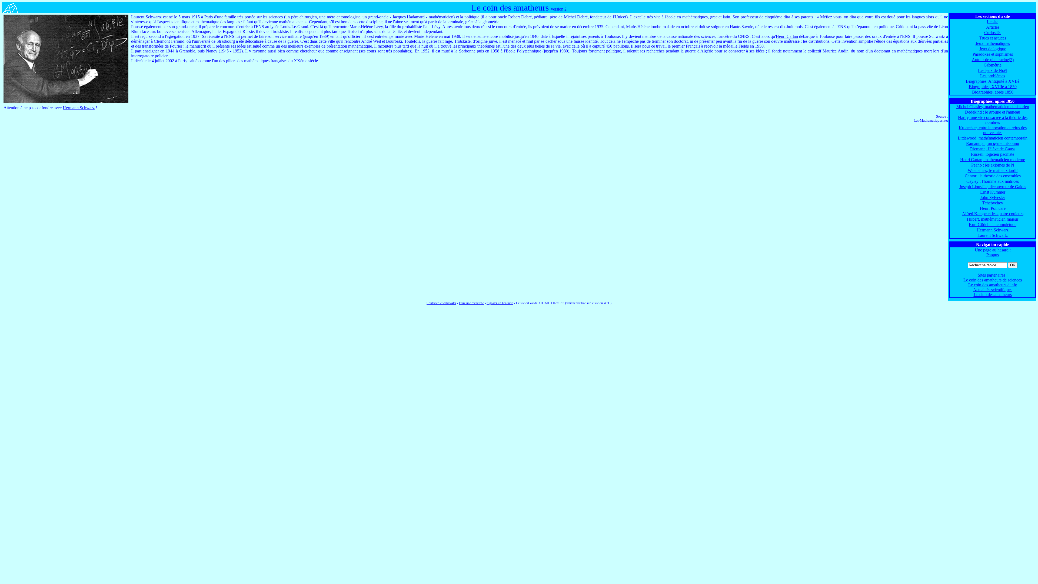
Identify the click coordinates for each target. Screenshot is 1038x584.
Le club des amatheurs (993, 294)
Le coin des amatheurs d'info (992, 285)
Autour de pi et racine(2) (993, 59)
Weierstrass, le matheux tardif (993, 170)
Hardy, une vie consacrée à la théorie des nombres (992, 120)
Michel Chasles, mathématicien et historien (992, 106)
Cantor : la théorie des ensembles (993, 176)
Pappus (992, 255)
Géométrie (993, 65)
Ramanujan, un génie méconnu (992, 143)
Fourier (176, 46)
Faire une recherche (471, 303)
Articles (992, 27)
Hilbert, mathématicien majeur (992, 219)
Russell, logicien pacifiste (992, 154)
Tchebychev (992, 203)
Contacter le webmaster (441, 303)
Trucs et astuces (992, 38)
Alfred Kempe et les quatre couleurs (992, 213)
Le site (992, 21)
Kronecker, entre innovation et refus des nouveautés (993, 130)
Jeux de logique (992, 49)
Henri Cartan (787, 36)
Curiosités (992, 32)
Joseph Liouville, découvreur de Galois (992, 186)
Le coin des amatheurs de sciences (992, 280)
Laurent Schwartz (992, 235)
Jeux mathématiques (993, 43)
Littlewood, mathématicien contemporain (992, 138)
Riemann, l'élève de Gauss (992, 149)
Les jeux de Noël (992, 70)
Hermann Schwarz (993, 230)
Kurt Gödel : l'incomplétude (992, 224)
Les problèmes (992, 76)
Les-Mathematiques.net (931, 120)
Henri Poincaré (993, 208)
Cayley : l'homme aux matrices (992, 181)
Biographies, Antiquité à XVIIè (992, 81)
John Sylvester (992, 197)
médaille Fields (736, 46)
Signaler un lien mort (500, 303)
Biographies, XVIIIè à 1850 (993, 86)
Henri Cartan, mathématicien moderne (992, 159)
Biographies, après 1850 (992, 92)
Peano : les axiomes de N (992, 165)
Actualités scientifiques (992, 289)
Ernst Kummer (992, 192)
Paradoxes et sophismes (993, 54)
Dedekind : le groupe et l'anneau (992, 112)
